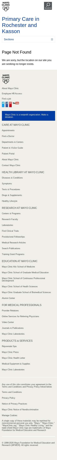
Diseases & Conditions (12, 178)
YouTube (16, 104)
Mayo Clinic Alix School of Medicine (18, 266)
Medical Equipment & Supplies (16, 364)
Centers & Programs (11, 213)
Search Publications (11, 248)
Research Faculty (10, 219)
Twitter (3, 104)
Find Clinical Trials (10, 231)
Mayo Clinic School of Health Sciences (20, 286)
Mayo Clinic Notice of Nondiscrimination (20, 409)
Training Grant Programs (13, 254)
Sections (9, 39)
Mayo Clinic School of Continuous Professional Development (23, 279)
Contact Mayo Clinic (11, 165)
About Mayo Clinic (10, 88)
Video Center (8, 322)
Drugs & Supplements (12, 195)
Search (48, 8)
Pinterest (10, 104)
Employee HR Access (12, 93)
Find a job (6, 99)
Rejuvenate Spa (9, 346)
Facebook (7, 104)
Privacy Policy (8, 398)
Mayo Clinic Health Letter (13, 358)
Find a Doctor (8, 136)
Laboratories (7, 225)
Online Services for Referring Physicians (20, 316)
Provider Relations (10, 310)
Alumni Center (8, 298)
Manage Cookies (9, 415)
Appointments (8, 130)
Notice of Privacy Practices (14, 404)
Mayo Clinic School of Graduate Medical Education (25, 272)
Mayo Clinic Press (10, 352)
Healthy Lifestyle (9, 201)
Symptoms (7, 183)
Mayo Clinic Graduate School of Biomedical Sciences (26, 292)
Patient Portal (8, 153)
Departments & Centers (12, 142)
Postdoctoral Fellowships (13, 237)
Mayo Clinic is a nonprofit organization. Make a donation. (26, 115)
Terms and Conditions (12, 392)
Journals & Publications (13, 328)
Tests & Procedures (11, 189)
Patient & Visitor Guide (12, 148)
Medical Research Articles (14, 242)
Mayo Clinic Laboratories (13, 334)
